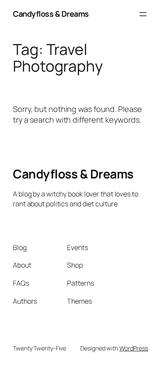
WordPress (133, 348)
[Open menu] (143, 14)
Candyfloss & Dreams (51, 14)
